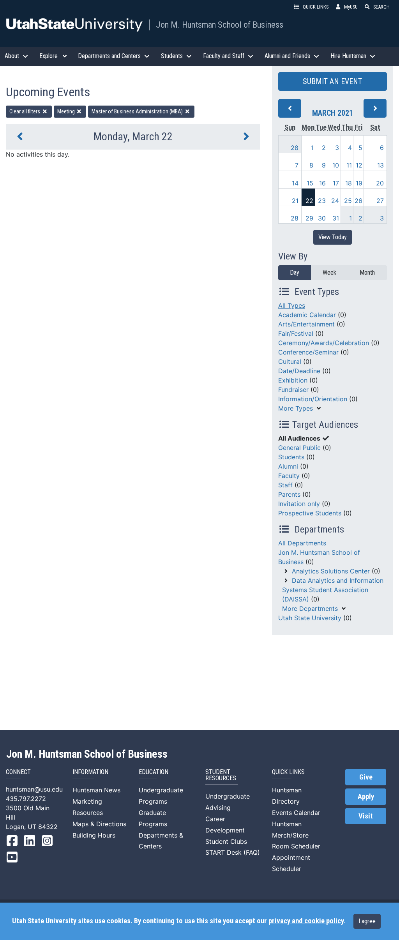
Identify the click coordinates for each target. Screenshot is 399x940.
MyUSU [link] (351, 7)
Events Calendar (296, 813)
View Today (332, 237)
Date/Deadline (299, 371)
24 (335, 201)
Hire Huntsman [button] (348, 56)
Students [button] (172, 56)
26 (358, 201)
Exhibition (292, 380)
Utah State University (309, 618)
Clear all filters (25, 111)
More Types (295, 408)
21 (295, 201)
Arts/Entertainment (306, 324)
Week (329, 272)
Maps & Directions (99, 824)
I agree (367, 921)
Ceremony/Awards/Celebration (323, 343)
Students (291, 457)
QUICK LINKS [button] (315, 7)
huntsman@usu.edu (34, 789)
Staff (285, 485)
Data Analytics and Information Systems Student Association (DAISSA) (332, 590)
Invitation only (299, 504)
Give (366, 777)
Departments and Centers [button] (109, 56)
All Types (291, 305)
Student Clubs (226, 841)
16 (322, 183)
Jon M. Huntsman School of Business (219, 24)
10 (335, 165)
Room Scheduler (296, 846)
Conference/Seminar (308, 352)
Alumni (288, 466)
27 (380, 201)
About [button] (12, 56)
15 (310, 183)
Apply (366, 796)
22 (309, 201)
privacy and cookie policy (305, 921)
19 (359, 183)
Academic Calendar (307, 315)
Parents (289, 494)
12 (359, 165)
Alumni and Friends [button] (287, 56)
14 (295, 183)
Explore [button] (48, 56)
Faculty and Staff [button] (223, 56)
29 (309, 218)
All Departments (302, 543)
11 (349, 165)
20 (380, 183)
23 (322, 201)
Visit (365, 816)
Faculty (289, 476)
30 (322, 218)
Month (367, 272)
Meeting (66, 111)
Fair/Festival (295, 333)
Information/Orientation (312, 399)
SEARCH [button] (381, 7)
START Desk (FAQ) (232, 852)
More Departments (310, 608)
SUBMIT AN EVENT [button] (332, 81)
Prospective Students (309, 513)
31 (335, 218)
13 (380, 165)
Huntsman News (96, 790)
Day (294, 272)
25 (348, 201)
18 (348, 183)
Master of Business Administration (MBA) (138, 111)
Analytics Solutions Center (331, 571)
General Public (299, 447)
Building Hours (93, 835)
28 (294, 148)
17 (336, 183)
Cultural (289, 361)
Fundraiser (293, 389)
